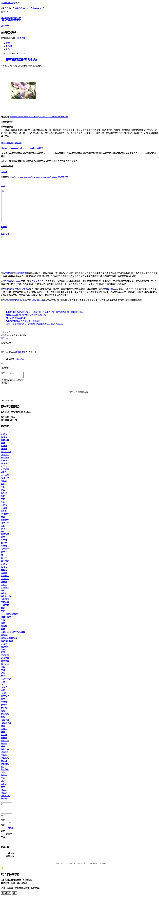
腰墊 (3, 623)
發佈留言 (5, 383)
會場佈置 (5, 661)
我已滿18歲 (6, 893)
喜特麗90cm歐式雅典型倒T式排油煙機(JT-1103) (26, 315)
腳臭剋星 (23, 273)
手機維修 (5, 752)
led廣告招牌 (6, 679)
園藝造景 (5, 602)
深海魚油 (5, 587)
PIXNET (61, 863)
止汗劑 (4, 466)
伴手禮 (4, 493)
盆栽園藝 (5, 605)
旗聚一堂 (5, 478)
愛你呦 (4, 172)
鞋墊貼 (4, 472)
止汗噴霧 (5, 469)
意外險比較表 (7, 596)
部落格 (9, 46)
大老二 (4, 729)
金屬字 (4, 676)
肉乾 (3, 499)
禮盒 (3, 490)
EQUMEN (5, 796)
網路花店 (5, 655)
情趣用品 (5, 741)
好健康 (4, 573)
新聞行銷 (5, 769)
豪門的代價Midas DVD (16, 318)
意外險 (4, 593)
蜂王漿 (4, 582)
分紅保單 (5, 599)
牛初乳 (4, 585)
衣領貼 (4, 434)
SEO (3, 649)
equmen (18, 281)
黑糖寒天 (5, 635)
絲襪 (3, 717)
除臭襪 (8, 273)
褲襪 (3, 711)
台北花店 (5, 664)
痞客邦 (18, 352)
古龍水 (4, 784)
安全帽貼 (5, 457)
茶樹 (3, 778)
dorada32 (4, 338)
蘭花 (3, 611)
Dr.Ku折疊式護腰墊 (9, 614)
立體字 (4, 670)
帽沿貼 (4, 437)
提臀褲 (4, 798)
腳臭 (3, 443)
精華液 (4, 775)
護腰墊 (4, 626)
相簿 (8, 43)
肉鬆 (3, 487)
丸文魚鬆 (5, 720)
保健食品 (5, 576)
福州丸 (4, 511)
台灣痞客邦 (11, 19)
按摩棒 (4, 743)
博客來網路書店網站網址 (12, 143)
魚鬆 (3, 234)
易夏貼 (4, 460)
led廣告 (4, 687)
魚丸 (3, 502)
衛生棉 (8, 300)
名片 (8, 49)
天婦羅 (4, 505)
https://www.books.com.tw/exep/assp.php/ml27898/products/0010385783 (39, 117)
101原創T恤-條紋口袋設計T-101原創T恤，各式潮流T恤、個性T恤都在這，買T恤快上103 (44, 312)
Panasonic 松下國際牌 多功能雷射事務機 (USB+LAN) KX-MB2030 (34, 324)
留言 (24, 352)
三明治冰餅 (6, 452)
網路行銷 (5, 764)
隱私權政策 (93, 863)
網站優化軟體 (7, 641)
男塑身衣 (36, 281)
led (2, 684)
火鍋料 (4, 508)
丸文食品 (25, 289)
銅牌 (3, 673)
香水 (3, 781)
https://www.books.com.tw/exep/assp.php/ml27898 (22, 148)
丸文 (7, 234)
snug (3, 186)
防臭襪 (4, 449)
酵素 (3, 590)
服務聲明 (103, 863)
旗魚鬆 (110, 289)
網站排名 (5, 647)
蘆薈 (3, 772)
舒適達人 (19, 300)
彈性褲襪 (5, 714)
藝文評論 (20, 359)
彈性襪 (4, 708)
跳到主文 (5, 26)
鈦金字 (4, 690)
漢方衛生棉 (38, 300)
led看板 (4, 693)
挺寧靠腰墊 (6, 617)
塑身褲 (4, 793)
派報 (3, 667)
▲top (3, 363)
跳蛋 (3, 746)
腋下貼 (4, 463)
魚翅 (3, 517)
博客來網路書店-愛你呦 (21, 59)
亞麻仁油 (5, 579)
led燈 (3, 682)
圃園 (3, 787)
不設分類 (21, 38)
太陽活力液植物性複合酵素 (13, 632)
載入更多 (5, 368)
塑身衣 (4, 227)
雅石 (3, 608)
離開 (14, 893)
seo (2, 767)
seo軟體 (4, 644)
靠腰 (3, 620)
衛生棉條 (5, 758)
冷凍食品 (5, 514)
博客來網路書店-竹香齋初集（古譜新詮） (24, 321)
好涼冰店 (5, 455)
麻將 (3, 726)
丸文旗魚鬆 (6, 723)
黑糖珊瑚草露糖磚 (9, 638)
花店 (3, 652)
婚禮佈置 (5, 658)
